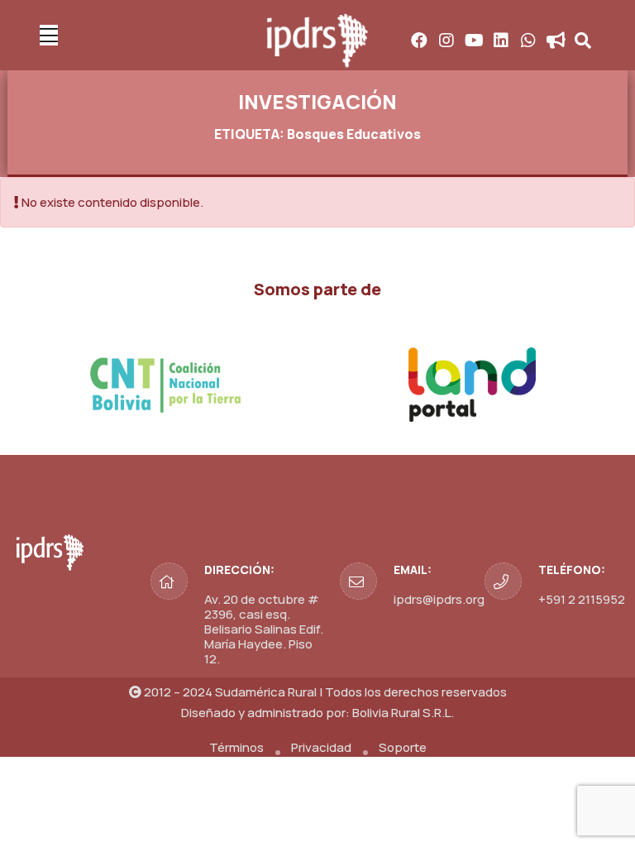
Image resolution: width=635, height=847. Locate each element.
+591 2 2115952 (581, 599)
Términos (236, 747)
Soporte (403, 747)
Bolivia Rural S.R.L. (403, 712)
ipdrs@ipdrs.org (439, 599)
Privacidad (321, 747)
